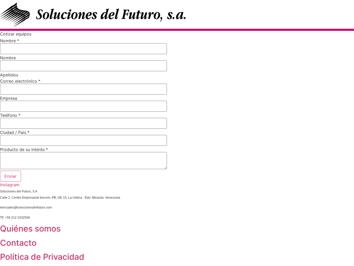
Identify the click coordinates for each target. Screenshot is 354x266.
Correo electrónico (20, 81)
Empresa (8, 98)
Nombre (9, 41)
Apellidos (9, 75)
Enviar (10, 176)
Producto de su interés (24, 149)
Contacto (18, 243)
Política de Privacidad (42, 257)
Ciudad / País (15, 132)
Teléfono (10, 115)
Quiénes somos (30, 229)
